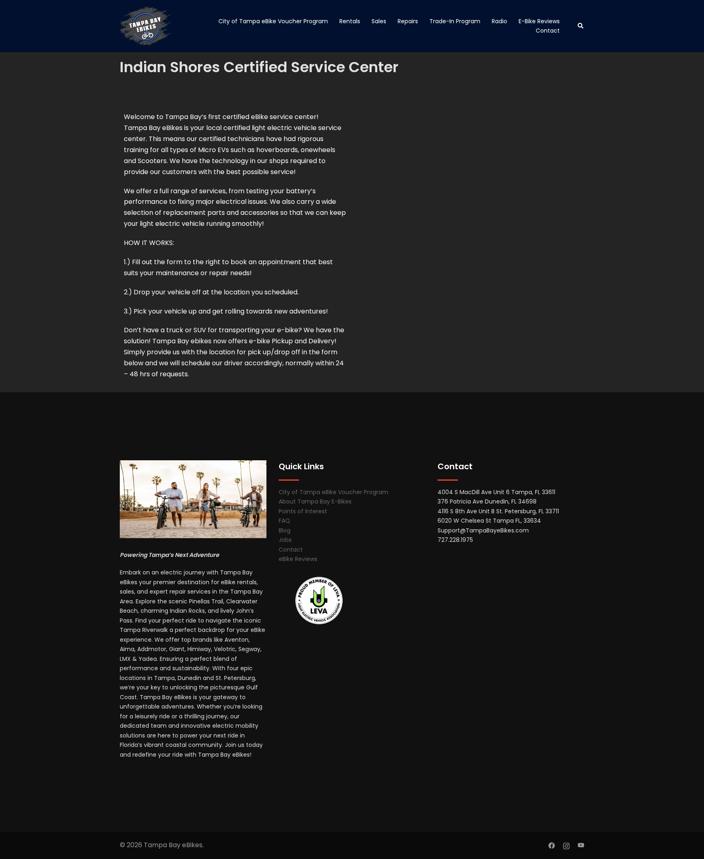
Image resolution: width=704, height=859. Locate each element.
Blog (284, 530)
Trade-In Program (454, 21)
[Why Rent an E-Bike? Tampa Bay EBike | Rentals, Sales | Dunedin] (146, 26)
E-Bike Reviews (539, 21)
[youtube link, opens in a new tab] (581, 845)
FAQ (284, 521)
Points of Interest (303, 511)
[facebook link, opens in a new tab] (551, 845)
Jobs (285, 540)
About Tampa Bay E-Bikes (315, 501)
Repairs (408, 21)
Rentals (349, 21)
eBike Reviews (298, 559)
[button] (581, 26)
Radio (499, 21)
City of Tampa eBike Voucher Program (273, 21)
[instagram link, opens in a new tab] (566, 845)
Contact (548, 30)
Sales (379, 21)
